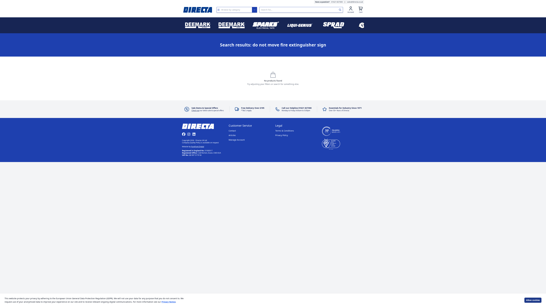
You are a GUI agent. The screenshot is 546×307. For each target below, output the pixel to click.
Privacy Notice (169, 301)
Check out (195, 110)
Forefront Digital (197, 146)
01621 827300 (337, 2)
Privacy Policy (281, 135)
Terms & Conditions (284, 130)
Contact (232, 130)
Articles (232, 135)
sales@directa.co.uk (355, 2)
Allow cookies (533, 300)
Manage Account (237, 139)
